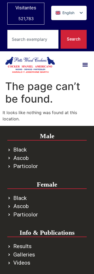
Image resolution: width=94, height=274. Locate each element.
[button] (85, 64)
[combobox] (32, 39)
